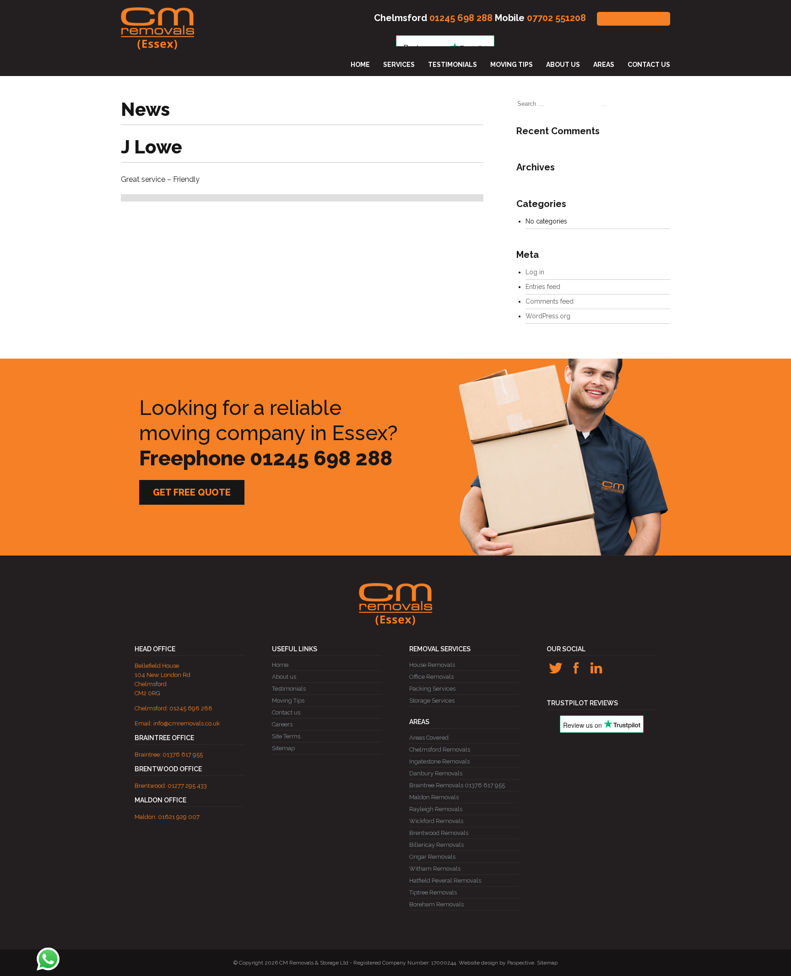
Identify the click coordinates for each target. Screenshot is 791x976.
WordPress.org (548, 316)
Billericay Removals (436, 844)
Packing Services (432, 688)
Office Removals (431, 676)
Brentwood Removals (438, 832)
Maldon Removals (434, 797)
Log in (535, 272)
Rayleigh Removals (435, 809)
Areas (603, 64)
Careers (282, 724)
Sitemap (283, 748)
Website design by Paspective (496, 963)
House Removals (432, 664)
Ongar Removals (432, 856)
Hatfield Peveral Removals (445, 880)
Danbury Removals (435, 773)
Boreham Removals (436, 904)
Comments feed (550, 301)
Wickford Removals (436, 821)
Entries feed (543, 286)
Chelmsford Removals (439, 749)
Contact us (649, 64)
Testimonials (452, 64)
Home (360, 64)
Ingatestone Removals (439, 761)
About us (563, 64)
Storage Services (432, 700)
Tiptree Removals (433, 892)
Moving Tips (511, 64)
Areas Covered (429, 737)
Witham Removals (435, 868)
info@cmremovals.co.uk (186, 723)
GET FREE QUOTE (633, 19)
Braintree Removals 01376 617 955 (457, 785)
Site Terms (286, 736)
